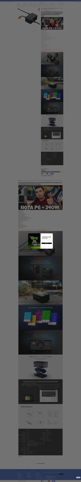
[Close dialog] (52, 234)
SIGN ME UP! (46, 243)
